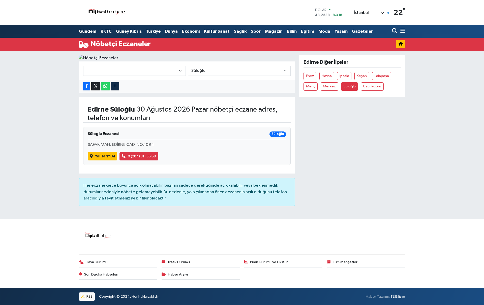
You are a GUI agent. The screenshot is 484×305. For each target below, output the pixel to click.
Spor (256, 31)
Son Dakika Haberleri (101, 274)
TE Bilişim (397, 296)
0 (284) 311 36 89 (142, 156)
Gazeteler (362, 31)
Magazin (274, 31)
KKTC (106, 31)
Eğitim (307, 31)
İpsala (344, 76)
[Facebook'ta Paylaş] (86, 86)
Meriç (310, 86)
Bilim (292, 31)
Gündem (87, 31)
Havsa (327, 76)
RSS (89, 296)
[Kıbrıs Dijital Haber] (106, 12)
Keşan (362, 76)
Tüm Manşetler (345, 262)
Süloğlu (350, 86)
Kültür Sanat (217, 31)
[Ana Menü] (401, 31)
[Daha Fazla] (115, 86)
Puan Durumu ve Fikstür (269, 262)
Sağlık (240, 31)
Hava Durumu (96, 262)
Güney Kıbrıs (129, 31)
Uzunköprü (372, 86)
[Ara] (395, 31)
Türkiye (153, 31)
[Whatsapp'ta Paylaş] (105, 86)
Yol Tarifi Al (105, 156)
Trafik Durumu (178, 262)
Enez (310, 76)
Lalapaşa (382, 76)
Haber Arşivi (178, 274)
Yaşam (341, 31)
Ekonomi (191, 31)
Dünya (171, 31)
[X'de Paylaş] (95, 86)
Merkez (329, 86)
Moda (324, 31)
